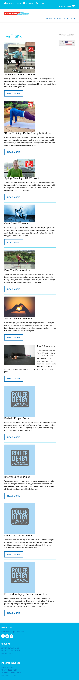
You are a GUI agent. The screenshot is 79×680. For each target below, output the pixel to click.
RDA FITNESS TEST (9, 670)
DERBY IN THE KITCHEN (11, 673)
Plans (49, 19)
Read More (13, 93)
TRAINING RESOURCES (10, 675)
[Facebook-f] (3, 636)
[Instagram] (11, 636)
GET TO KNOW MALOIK (10, 648)
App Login (29, 3)
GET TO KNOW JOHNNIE (10, 651)
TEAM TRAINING (7, 667)
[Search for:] (51, 3)
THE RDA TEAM (7, 653)
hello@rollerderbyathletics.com (12, 632)
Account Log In (14, 3)
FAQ (73, 19)
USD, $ (62, 42)
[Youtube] (7, 636)
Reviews (58, 19)
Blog (66, 19)
